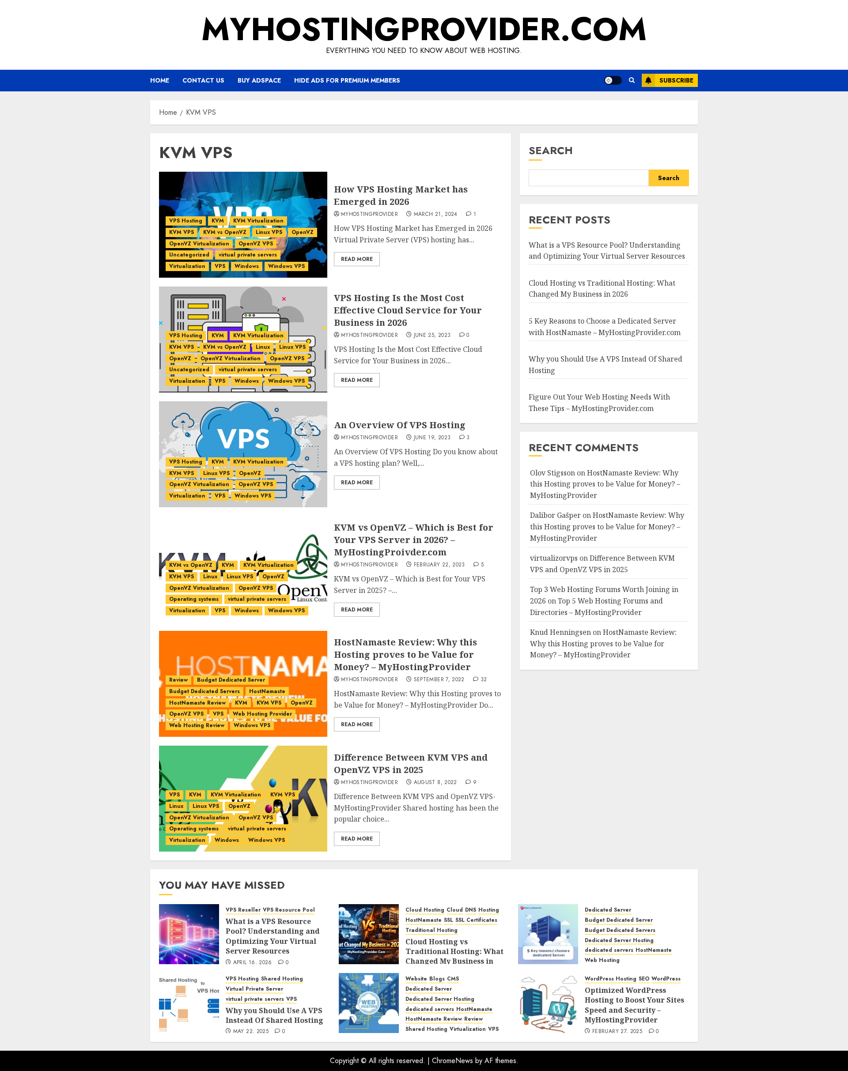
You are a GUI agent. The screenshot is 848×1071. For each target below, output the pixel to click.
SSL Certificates (476, 920)
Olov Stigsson (552, 473)
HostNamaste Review (197, 703)
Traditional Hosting (431, 930)
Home (159, 80)
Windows (247, 266)
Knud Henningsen (560, 632)
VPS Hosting (185, 221)
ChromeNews (452, 1061)
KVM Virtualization (258, 221)
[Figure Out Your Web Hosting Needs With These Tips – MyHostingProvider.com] (369, 1003)
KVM (218, 221)
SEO (644, 979)
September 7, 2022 (439, 679)
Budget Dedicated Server (231, 680)
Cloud (455, 910)
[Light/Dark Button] (613, 80)
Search (551, 150)
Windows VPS (286, 266)
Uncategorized (189, 255)
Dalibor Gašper (555, 515)
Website (416, 979)
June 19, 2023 (432, 437)
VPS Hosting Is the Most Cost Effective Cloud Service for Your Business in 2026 (408, 310)
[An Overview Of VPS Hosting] (243, 454)
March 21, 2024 (436, 214)
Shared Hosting (282, 979)
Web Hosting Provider (262, 714)
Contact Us (203, 80)
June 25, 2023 (432, 335)
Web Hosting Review (196, 725)
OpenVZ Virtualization (199, 244)
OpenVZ (303, 232)
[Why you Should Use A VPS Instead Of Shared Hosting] (189, 1003)
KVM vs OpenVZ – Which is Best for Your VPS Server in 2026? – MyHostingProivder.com (413, 539)
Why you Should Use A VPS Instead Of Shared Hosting (274, 1015)
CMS (453, 979)
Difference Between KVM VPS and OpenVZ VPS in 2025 (411, 763)
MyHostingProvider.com (424, 29)
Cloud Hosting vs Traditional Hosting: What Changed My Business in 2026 (454, 956)
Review (178, 680)
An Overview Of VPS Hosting (400, 425)
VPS (220, 266)
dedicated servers (609, 950)
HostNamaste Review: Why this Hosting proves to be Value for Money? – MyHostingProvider (405, 654)
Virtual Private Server (254, 989)
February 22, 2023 (439, 565)
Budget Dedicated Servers (204, 691)
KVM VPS (181, 232)
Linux (263, 347)
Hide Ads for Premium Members (347, 80)
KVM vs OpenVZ (224, 232)
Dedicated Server (608, 910)
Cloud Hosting (424, 910)
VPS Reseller (243, 910)
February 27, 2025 (617, 1031)
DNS (470, 910)
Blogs (437, 979)
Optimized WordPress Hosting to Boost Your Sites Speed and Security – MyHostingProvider (634, 1005)
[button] (631, 80)
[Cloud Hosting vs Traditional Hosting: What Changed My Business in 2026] (369, 934)
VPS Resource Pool (289, 910)
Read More (357, 259)
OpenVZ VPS (255, 244)
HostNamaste (267, 691)
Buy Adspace (259, 80)
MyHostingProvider (369, 214)
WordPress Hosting (610, 979)
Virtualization (187, 266)
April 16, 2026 (252, 962)
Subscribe (676, 80)
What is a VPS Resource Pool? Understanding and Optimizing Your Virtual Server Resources (607, 250)
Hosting (488, 910)
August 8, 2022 (435, 782)
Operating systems (194, 599)
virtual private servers (248, 255)
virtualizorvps (554, 558)
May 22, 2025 (251, 1031)
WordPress (666, 979)
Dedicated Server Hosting (619, 940)
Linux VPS (269, 232)
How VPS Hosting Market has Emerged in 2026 (401, 195)
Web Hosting (602, 960)
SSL (448, 920)
